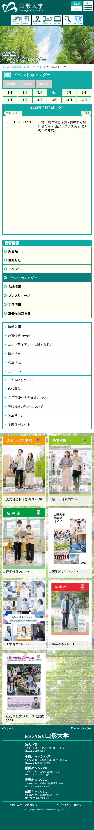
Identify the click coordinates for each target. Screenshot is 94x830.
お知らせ (14, 260)
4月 (54, 92)
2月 (25, 92)
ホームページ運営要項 (24, 804)
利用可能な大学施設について (29, 397)
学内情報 (14, 304)
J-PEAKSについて (21, 380)
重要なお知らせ (19, 313)
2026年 (27, 84)
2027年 (44, 84)
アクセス (37, 20)
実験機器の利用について (25, 406)
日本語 (76, 3)
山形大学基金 (78, 20)
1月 (10, 92)
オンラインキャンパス (57, 20)
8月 (25, 99)
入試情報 (14, 286)
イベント (14, 269)
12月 (84, 99)
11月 (69, 99)
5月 (69, 92)
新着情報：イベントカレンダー (28, 67)
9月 (39, 99)
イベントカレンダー (22, 278)
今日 (86, 113)
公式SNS (14, 371)
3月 (39, 92)
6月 (84, 92)
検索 (68, 20)
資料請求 (26, 20)
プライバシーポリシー (71, 804)
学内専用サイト (19, 424)
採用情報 (14, 353)
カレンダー (13, 113)
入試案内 (16, 20)
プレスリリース (19, 295)
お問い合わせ (47, 20)
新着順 (13, 251)
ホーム (5, 67)
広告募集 (14, 389)
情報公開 (14, 327)
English (76, 8)
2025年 (11, 84)
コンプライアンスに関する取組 (30, 344)
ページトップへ (83, 728)
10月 (54, 99)
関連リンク (16, 415)
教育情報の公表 (19, 335)
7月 (10, 99)
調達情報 (14, 362)
